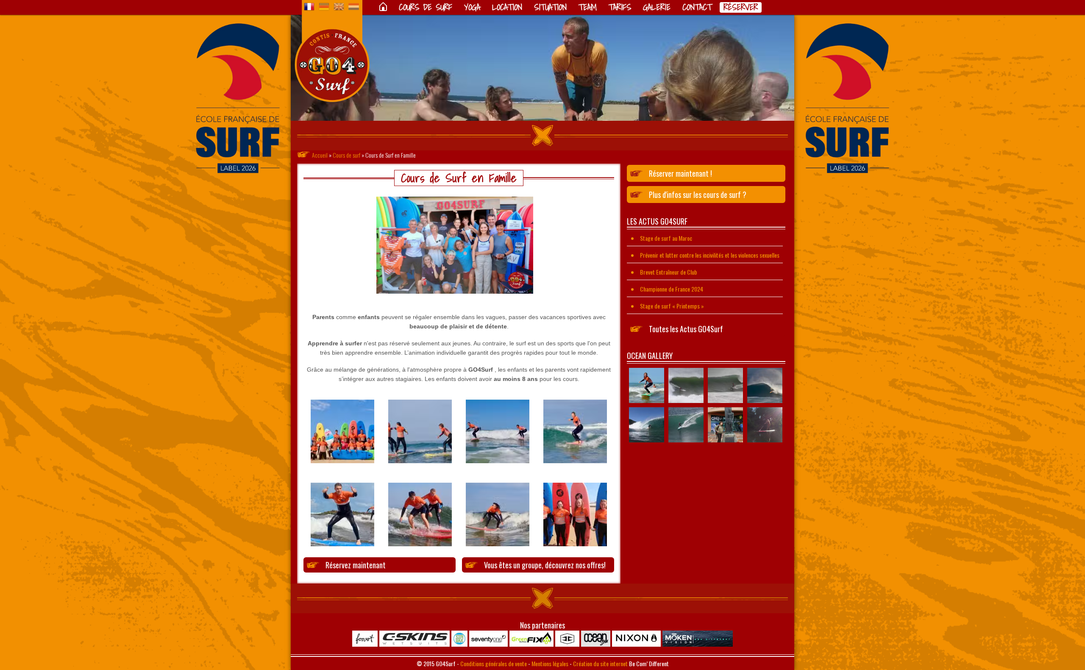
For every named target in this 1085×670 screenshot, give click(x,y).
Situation (550, 7)
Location (507, 7)
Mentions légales (549, 663)
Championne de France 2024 (671, 288)
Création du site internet (600, 663)
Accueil (320, 154)
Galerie (656, 7)
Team (588, 7)
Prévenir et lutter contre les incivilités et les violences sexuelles (709, 254)
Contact (697, 7)
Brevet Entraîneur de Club (668, 271)
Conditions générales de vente (493, 663)
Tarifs (620, 7)
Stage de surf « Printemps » (672, 305)
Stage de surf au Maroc (666, 238)
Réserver (740, 7)
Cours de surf (425, 7)
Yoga (472, 7)
